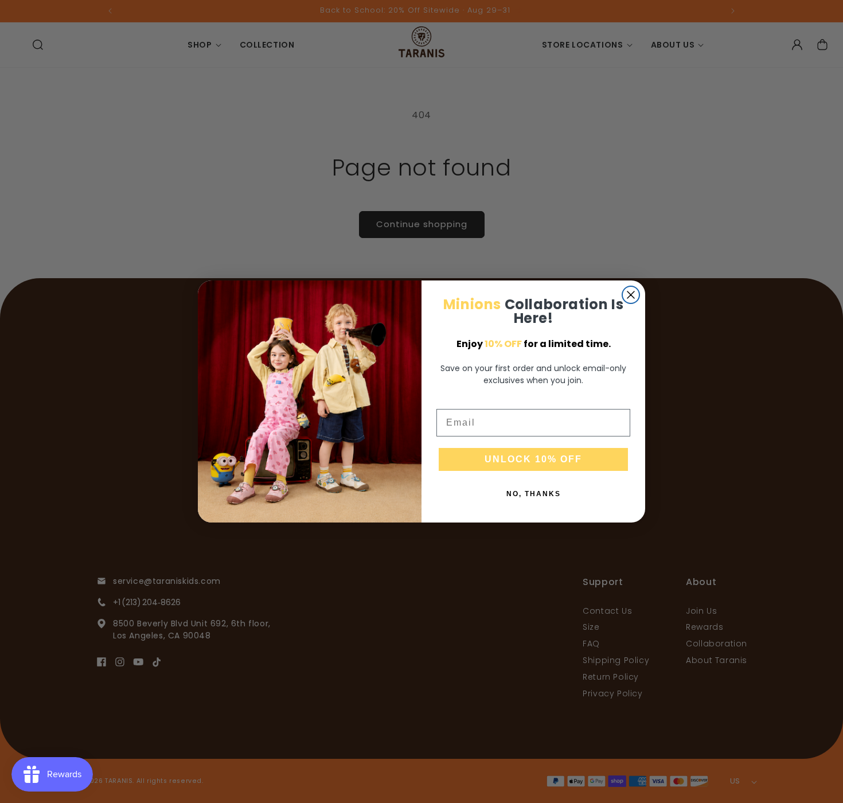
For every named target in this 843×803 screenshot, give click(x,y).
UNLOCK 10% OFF (533, 459)
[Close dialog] (630, 294)
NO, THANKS (533, 494)
